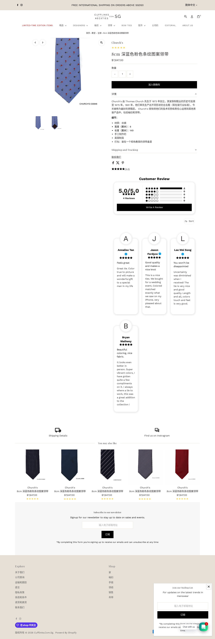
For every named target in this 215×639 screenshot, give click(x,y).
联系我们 (116, 157)
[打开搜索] (185, 16)
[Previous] (35, 42)
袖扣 (96, 25)
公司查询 (19, 577)
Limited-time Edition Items (37, 25)
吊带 (111, 597)
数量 (114, 68)
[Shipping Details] (58, 431)
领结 (111, 587)
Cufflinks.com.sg (43, 632)
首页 (88, 33)
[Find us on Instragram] (157, 431)
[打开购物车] (198, 16)
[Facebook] (17, 5)
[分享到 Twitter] (118, 163)
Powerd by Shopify (65, 632)
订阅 (107, 534)
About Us (187, 25)
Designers (79, 25)
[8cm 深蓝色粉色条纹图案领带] (32, 467)
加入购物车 (154, 84)
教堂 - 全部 (97, 33)
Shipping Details (58, 435)
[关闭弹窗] (208, 586)
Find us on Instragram (157, 435)
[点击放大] (101, 42)
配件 (140, 25)
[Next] (42, 42)
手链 (111, 582)
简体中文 (190, 5)
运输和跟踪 (21, 582)
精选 (61, 25)
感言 (17, 587)
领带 (110, 25)
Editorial (170, 25)
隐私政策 (19, 592)
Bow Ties (127, 25)
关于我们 (19, 572)
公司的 (155, 25)
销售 (111, 592)
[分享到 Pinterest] (123, 163)
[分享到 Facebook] (113, 163)
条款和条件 (21, 597)
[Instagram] (21, 5)
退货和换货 (21, 602)
